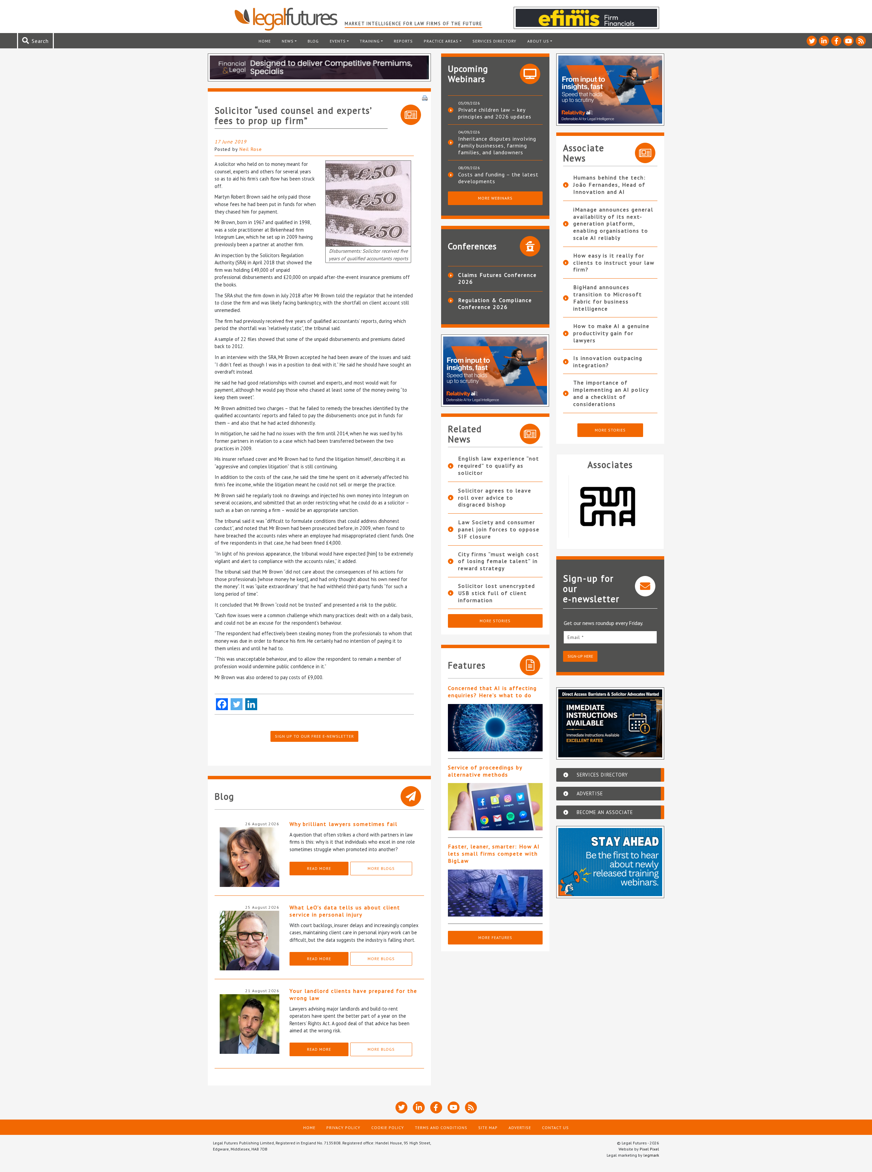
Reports (403, 41)
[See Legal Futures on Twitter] (812, 41)
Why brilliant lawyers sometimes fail (344, 824)
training (370, 41)
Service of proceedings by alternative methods (485, 771)
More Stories (495, 620)
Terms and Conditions (441, 1127)
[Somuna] (610, 506)
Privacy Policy (343, 1127)
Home (265, 41)
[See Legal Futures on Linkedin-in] (824, 41)
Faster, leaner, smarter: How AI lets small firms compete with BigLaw (494, 853)
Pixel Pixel (649, 1149)
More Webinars (495, 198)
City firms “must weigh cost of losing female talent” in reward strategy (498, 561)
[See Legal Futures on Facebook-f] (836, 41)
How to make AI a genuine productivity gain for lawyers (611, 333)
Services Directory (494, 41)
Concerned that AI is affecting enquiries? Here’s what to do (492, 692)
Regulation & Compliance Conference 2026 (495, 303)
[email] (610, 637)
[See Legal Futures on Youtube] (848, 41)
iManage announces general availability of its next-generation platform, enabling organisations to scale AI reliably (613, 223)
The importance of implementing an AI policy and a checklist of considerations (611, 393)
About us (538, 41)
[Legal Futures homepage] (289, 19)
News (288, 41)
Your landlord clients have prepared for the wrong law (353, 994)
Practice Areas (441, 41)
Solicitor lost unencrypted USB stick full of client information (496, 593)
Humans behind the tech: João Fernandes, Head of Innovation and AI (609, 184)
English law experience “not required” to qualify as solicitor (498, 465)
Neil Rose (250, 149)
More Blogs (381, 868)
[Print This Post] (424, 97)
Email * (575, 637)
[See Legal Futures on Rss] (861, 41)
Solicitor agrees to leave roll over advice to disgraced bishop (494, 497)
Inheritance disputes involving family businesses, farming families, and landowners (497, 145)
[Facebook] (222, 704)
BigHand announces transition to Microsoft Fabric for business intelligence (607, 298)
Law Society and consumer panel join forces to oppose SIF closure (499, 529)
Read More (319, 868)
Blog (313, 41)
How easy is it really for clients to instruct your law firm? (614, 262)
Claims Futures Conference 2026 (497, 278)
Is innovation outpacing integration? (607, 362)
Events (338, 41)
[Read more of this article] (495, 727)
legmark (651, 1155)
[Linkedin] (251, 704)
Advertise (520, 1127)
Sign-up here (580, 656)
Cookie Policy (387, 1127)
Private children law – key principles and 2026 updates (494, 113)
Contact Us (555, 1127)
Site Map (488, 1127)
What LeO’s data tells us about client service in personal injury (345, 911)
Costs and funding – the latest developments (498, 178)
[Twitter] (236, 704)
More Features (495, 937)
